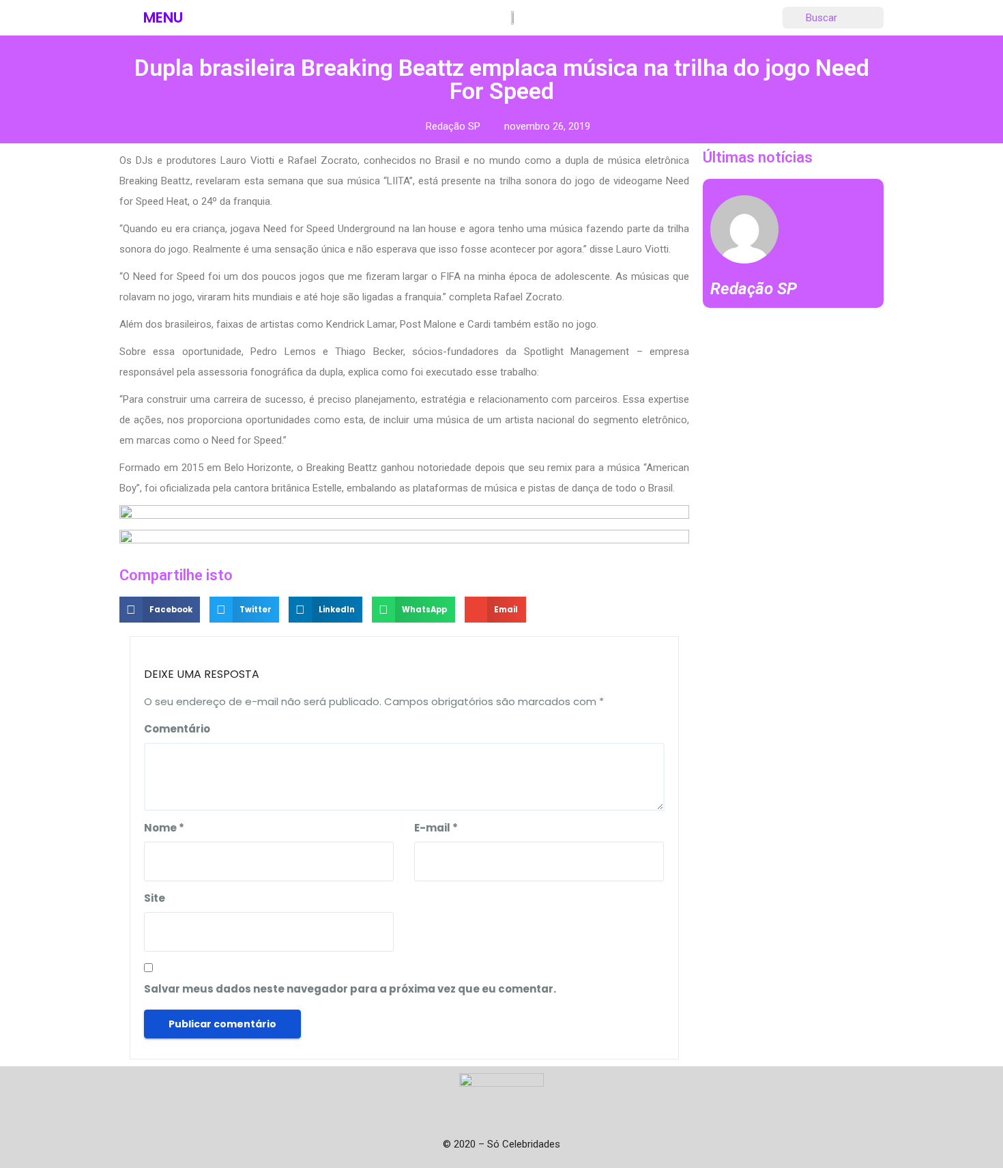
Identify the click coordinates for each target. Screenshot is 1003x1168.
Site (154, 898)
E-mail (436, 828)
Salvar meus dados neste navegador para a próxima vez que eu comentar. (350, 989)
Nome (164, 828)
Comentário (177, 729)
